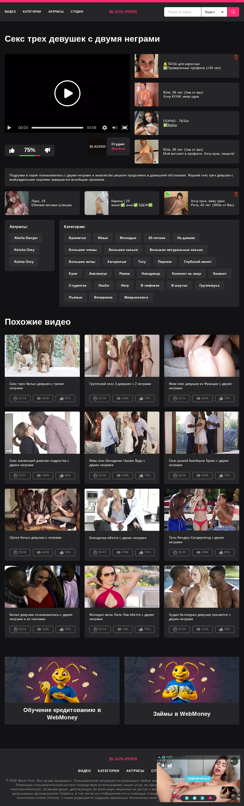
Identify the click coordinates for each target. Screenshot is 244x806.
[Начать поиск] (233, 12)
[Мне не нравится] (47, 150)
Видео (10, 11)
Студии (77, 11)
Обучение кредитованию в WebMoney (62, 714)
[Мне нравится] (12, 150)
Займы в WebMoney (182, 714)
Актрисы (56, 11)
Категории (32, 11)
